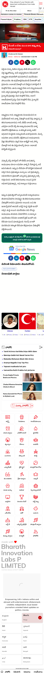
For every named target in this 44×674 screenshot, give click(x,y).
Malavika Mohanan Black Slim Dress (19, 359)
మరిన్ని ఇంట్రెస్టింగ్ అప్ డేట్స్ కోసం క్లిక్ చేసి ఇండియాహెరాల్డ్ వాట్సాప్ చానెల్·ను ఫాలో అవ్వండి (22, 238)
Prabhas (17, 19)
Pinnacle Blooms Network (33, 14)
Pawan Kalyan (6, 19)
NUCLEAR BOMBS (9, 269)
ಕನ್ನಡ (40, 8)
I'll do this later (11, 11)
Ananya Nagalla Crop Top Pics (16, 363)
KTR (30, 19)
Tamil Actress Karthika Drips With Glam (20, 351)
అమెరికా (4, 138)
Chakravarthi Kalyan (15, 54)
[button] (10, 62)
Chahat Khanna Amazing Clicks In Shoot (12, 386)
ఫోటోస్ (9, 347)
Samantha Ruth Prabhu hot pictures (19, 370)
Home (10, 57)
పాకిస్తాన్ (35, 84)
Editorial (17, 57)
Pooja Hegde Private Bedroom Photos (11, 376)
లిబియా (22, 168)
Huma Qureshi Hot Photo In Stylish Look (12, 395)
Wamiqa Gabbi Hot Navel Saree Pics (19, 355)
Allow (29, 11)
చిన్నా (9, 69)
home (2, 672)
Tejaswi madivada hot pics (15, 366)
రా (35, 115)
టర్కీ (38, 176)
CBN (24, 19)
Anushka (38, 19)
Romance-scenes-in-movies (11, 14)
